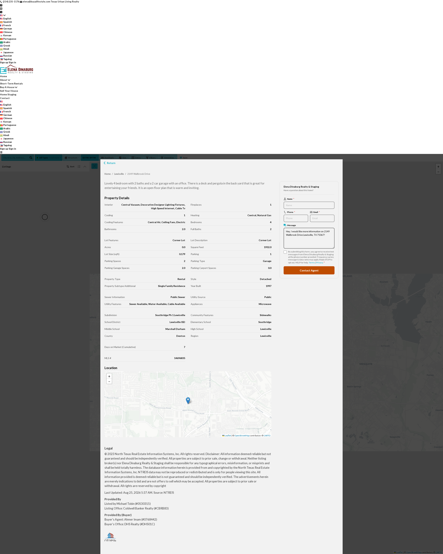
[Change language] (3, 15)
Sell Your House (9, 90)
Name (290, 199)
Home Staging (8, 94)
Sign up (4, 62)
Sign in (12, 62)
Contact (5, 98)
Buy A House (7, 87)
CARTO (267, 435)
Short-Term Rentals (11, 83)
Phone (291, 212)
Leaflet (227, 435)
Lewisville (119, 173)
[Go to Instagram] (1, 8)
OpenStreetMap (241, 435)
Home (108, 173)
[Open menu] (1, 152)
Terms (312, 262)
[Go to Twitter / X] (1, 11)
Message (291, 225)
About (3, 79)
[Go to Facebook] (1, 5)
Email (316, 212)
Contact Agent (309, 270)
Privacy (319, 262)
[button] (188, 400)
